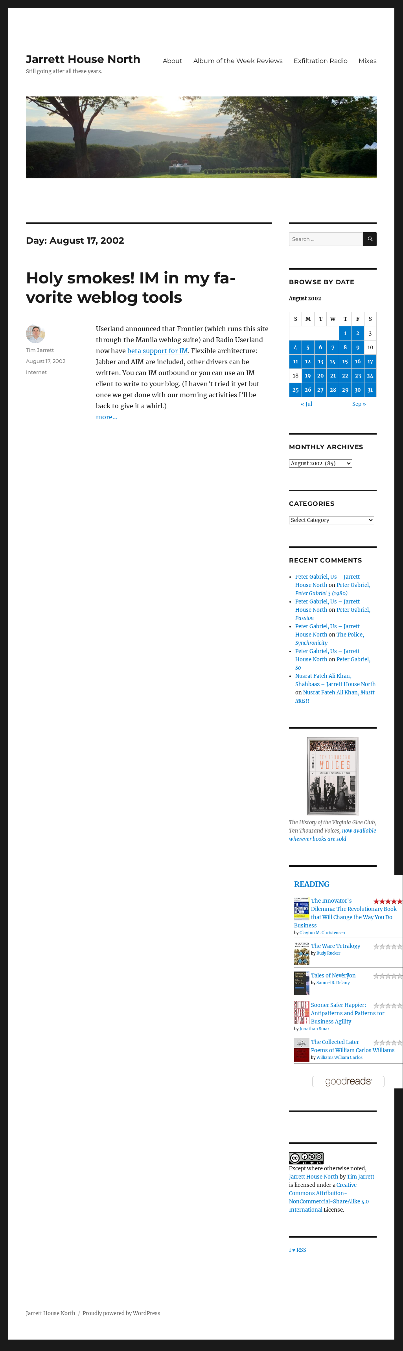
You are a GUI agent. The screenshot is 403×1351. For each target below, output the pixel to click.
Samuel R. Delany (333, 982)
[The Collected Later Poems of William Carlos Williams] (301, 1049)
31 (370, 390)
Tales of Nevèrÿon (333, 975)
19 (308, 375)
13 (320, 361)
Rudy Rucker (328, 953)
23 (358, 375)
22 (345, 375)
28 (333, 390)
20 (320, 375)
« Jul (306, 404)
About (172, 61)
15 (345, 361)
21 (333, 375)
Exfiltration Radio (321, 61)
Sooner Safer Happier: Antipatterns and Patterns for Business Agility (348, 1013)
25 (296, 390)
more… (107, 417)
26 (308, 390)
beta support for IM (157, 351)
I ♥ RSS (297, 1250)
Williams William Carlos (340, 1057)
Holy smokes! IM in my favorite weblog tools (131, 287)
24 (370, 375)
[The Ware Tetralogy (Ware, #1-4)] (301, 953)
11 (295, 361)
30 (358, 390)
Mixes (368, 61)
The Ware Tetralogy (335, 946)
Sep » (359, 404)
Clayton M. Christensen (322, 932)
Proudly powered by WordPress (121, 1313)
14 (333, 361)
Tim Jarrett (40, 350)
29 (345, 390)
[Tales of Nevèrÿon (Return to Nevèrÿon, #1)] (301, 983)
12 (308, 361)
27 (320, 390)
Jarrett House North (83, 59)
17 (370, 361)
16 (358, 361)
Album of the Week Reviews (238, 61)
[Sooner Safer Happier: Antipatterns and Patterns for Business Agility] (301, 1012)
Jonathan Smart (315, 1028)
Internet (36, 372)
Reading (311, 884)
